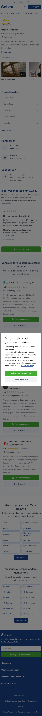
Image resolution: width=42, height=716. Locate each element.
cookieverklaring (27, 366)
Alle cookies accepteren (21, 373)
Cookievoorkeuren (21, 380)
